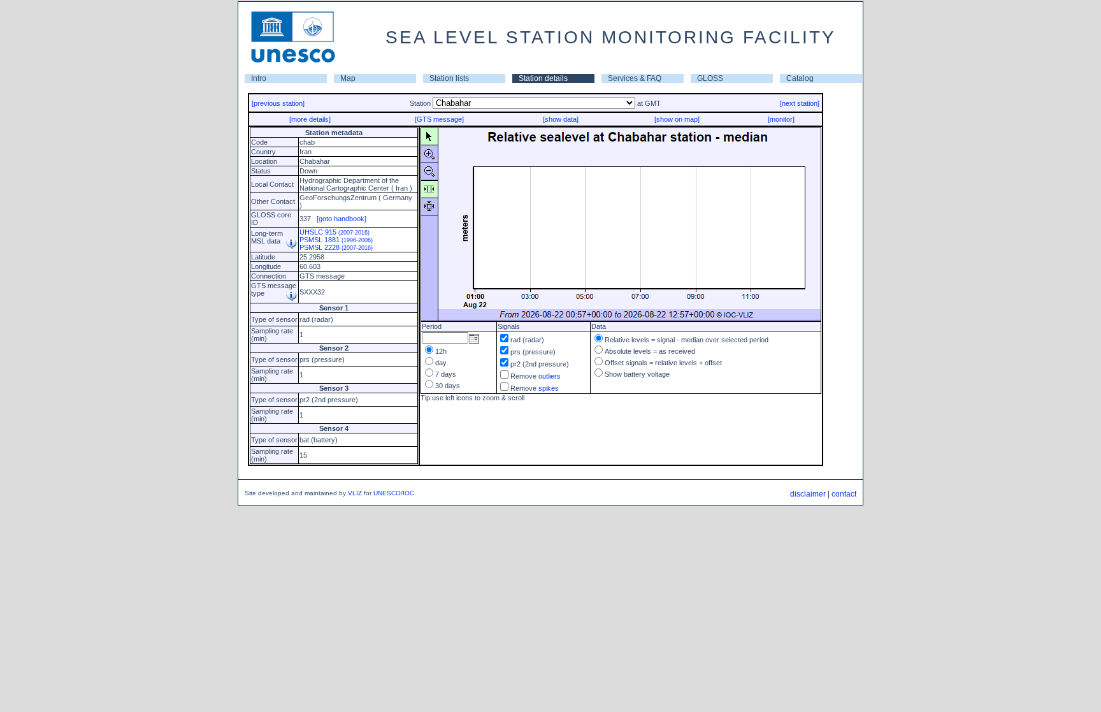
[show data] (561, 119)
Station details (543, 78)
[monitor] (781, 119)
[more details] (310, 119)
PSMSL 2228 (336, 247)
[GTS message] (439, 119)
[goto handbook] (341, 218)
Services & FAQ (634, 78)
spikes (548, 388)
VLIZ (355, 493)
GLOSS (710, 78)
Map (348, 78)
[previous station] (278, 103)
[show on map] (677, 119)
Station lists (449, 78)
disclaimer (808, 494)
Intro (258, 78)
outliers (549, 376)
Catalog (800, 78)
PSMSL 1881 (336, 239)
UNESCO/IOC (393, 493)
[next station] (799, 103)
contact (843, 494)
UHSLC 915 (334, 232)
